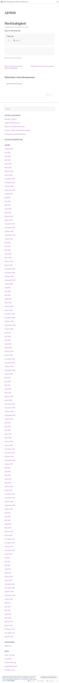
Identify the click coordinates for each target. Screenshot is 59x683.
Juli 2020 (8, 423)
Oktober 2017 (9, 546)
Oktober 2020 (9, 411)
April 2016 (8, 614)
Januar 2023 (9, 310)
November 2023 (10, 272)
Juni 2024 (8, 246)
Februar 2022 (9, 351)
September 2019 (10, 460)
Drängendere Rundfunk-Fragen (15, 134)
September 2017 (10, 550)
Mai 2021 (8, 385)
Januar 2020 (9, 445)
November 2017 (10, 543)
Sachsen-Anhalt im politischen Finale (17, 130)
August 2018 (9, 509)
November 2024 (10, 227)
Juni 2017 (8, 561)
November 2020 (10, 408)
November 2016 (10, 588)
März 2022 (8, 347)
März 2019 (8, 483)
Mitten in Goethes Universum (15, 126)
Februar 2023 (9, 306)
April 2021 (8, 389)
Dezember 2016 (10, 584)
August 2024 (9, 239)
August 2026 (9, 149)
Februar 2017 (9, 576)
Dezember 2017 (10, 539)
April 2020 (8, 434)
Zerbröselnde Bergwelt (12, 123)
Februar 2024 (9, 261)
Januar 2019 (8, 490)
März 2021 (8, 393)
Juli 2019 (7, 468)
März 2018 (8, 528)
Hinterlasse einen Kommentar (13, 58)
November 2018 (10, 498)
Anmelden (8, 659)
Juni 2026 (8, 156)
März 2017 (8, 573)
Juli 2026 (7, 152)
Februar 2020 (9, 441)
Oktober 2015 (9, 636)
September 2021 (10, 370)
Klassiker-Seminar (11, 119)
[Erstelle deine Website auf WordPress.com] (29, 1)
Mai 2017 (7, 565)
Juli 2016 (7, 603)
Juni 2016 (8, 606)
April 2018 (8, 524)
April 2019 (8, 479)
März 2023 (8, 302)
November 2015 (10, 633)
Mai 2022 (8, 340)
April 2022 (8, 344)
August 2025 (9, 194)
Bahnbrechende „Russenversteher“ (42, 66)
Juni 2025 (8, 201)
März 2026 (8, 167)
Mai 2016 (8, 610)
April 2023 (8, 299)
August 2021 (9, 374)
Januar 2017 (8, 580)
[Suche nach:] (29, 109)
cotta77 (27, 27)
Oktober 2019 (9, 456)
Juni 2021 (8, 381)
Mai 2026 (8, 160)
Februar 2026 (9, 171)
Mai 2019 (8, 475)
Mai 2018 (8, 520)
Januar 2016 (8, 625)
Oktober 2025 (9, 186)
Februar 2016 (9, 621)
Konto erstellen (10, 655)
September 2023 (10, 280)
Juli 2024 (7, 242)
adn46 (10, 13)
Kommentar (48, 95)
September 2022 (10, 325)
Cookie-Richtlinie (10, 680)
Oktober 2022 (9, 321)
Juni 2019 (8, 471)
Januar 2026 (9, 175)
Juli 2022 (7, 332)
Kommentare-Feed (11, 666)
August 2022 (9, 329)
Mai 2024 (8, 250)
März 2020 (8, 438)
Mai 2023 (8, 295)
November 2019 (10, 453)
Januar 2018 (8, 535)
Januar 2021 (8, 400)
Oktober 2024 (9, 231)
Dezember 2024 (10, 224)
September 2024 (10, 235)
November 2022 (10, 317)
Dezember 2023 (10, 269)
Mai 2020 (8, 430)
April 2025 (8, 209)
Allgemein (8, 646)
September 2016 (10, 595)
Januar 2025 (9, 220)
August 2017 (9, 554)
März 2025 (8, 212)
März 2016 (8, 618)
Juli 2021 (7, 377)
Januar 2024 (8, 265)
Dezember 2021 (10, 359)
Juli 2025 (7, 197)
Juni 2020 (8, 426)
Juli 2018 (7, 513)
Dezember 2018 (10, 494)
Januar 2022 (9, 355)
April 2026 (8, 164)
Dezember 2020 (10, 404)
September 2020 (10, 415)
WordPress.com (10, 670)
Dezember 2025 (10, 179)
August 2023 (9, 284)
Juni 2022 (8, 336)
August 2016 (9, 599)
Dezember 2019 (10, 449)
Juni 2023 (8, 291)
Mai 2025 (8, 205)
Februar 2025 (9, 216)
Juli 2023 (7, 287)
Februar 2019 (9, 486)
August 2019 (9, 464)
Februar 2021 (9, 396)
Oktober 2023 (9, 276)
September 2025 (10, 190)
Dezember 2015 (10, 629)
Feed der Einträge (10, 662)
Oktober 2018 (9, 501)
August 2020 (9, 419)
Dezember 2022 (10, 314)
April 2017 (8, 569)
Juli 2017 (7, 558)
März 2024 (8, 257)
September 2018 (10, 505)
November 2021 (10, 362)
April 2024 (8, 254)
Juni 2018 (8, 516)
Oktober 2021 (9, 366)
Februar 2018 (9, 531)
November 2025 (10, 182)
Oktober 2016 (9, 591)
